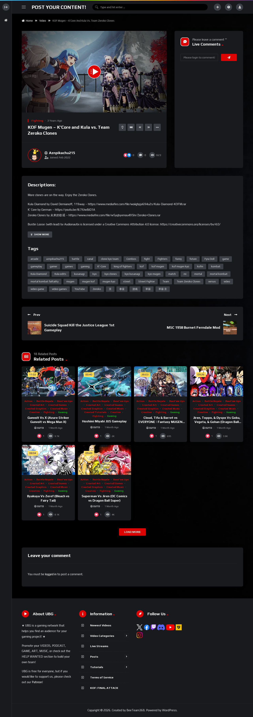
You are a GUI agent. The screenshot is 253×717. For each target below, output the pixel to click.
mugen (70, 281)
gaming (85, 266)
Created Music (59, 408)
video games (59, 289)
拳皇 (122, 289)
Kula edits (60, 273)
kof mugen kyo (180, 266)
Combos (131, 258)
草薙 (148, 289)
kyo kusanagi (132, 273)
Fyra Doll (209, 258)
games (69, 266)
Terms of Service (101, 677)
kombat (215, 266)
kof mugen (158, 266)
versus (212, 281)
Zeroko (97, 289)
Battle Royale (44, 401)
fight (147, 258)
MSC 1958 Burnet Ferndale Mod (193, 327)
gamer (53, 266)
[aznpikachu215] (34, 155)
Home (29, 20)
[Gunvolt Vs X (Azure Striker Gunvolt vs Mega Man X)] (48, 381)
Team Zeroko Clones (188, 281)
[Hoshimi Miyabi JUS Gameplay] (104, 381)
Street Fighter (146, 281)
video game (37, 289)
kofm (200, 266)
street (126, 281)
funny (178, 258)
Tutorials (96, 667)
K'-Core (101, 266)
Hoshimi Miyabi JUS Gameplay (104, 421)
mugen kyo (109, 281)
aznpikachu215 (55, 258)
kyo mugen (154, 273)
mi (185, 273)
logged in (51, 574)
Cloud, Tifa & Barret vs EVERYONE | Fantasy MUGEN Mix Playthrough (160, 422)
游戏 (135, 289)
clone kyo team (110, 258)
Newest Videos (100, 625)
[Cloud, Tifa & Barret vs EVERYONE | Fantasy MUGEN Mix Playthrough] (160, 381)
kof (142, 266)
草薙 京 (163, 289)
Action (28, 401)
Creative (34, 412)
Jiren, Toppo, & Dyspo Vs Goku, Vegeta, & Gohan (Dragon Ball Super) (216, 422)
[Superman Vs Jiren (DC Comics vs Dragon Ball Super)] (104, 460)
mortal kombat (219, 273)
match (172, 273)
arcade (34, 258)
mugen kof (88, 281)
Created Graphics (35, 408)
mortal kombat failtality (45, 281)
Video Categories (102, 635)
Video (42, 20)
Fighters (162, 258)
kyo (95, 273)
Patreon (37, 682)
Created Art (37, 405)
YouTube (80, 289)
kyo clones (111, 273)
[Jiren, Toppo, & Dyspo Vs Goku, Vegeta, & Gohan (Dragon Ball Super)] (216, 381)
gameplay (36, 266)
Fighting (37, 120)
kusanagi (79, 273)
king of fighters (123, 266)
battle (75, 258)
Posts (94, 656)
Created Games (57, 405)
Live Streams (99, 646)
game (225, 258)
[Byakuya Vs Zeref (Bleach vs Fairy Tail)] (48, 460)
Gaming (62, 412)
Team (166, 281)
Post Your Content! (59, 7)
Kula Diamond (39, 273)
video (227, 281)
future (193, 258)
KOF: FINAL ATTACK (104, 687)
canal (90, 258)
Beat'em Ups (64, 401)
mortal (198, 273)
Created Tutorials (95, 412)
